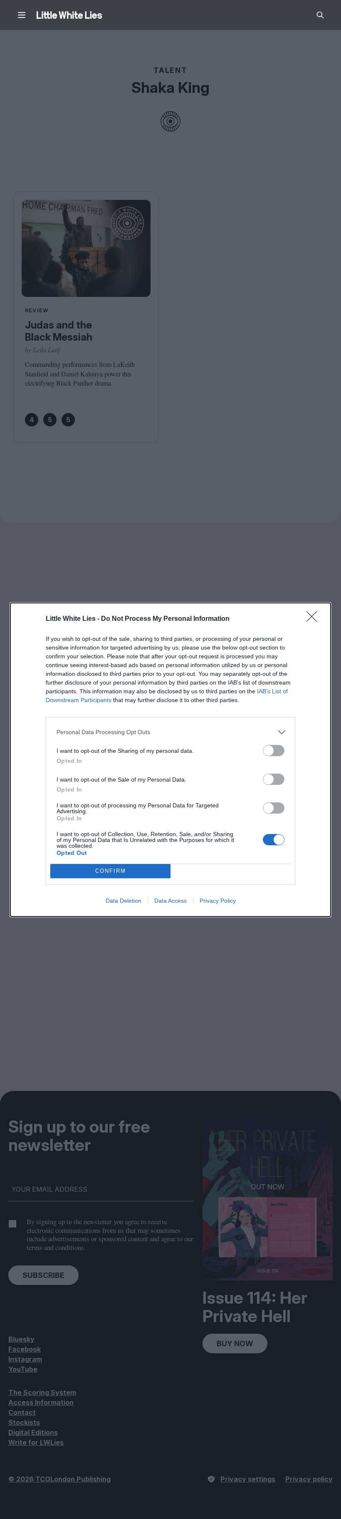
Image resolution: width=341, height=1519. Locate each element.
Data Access (170, 900)
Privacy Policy (218, 900)
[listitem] (170, 732)
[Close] (314, 619)
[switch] (273, 750)
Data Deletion (123, 900)
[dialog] (170, 759)
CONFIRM (110, 871)
